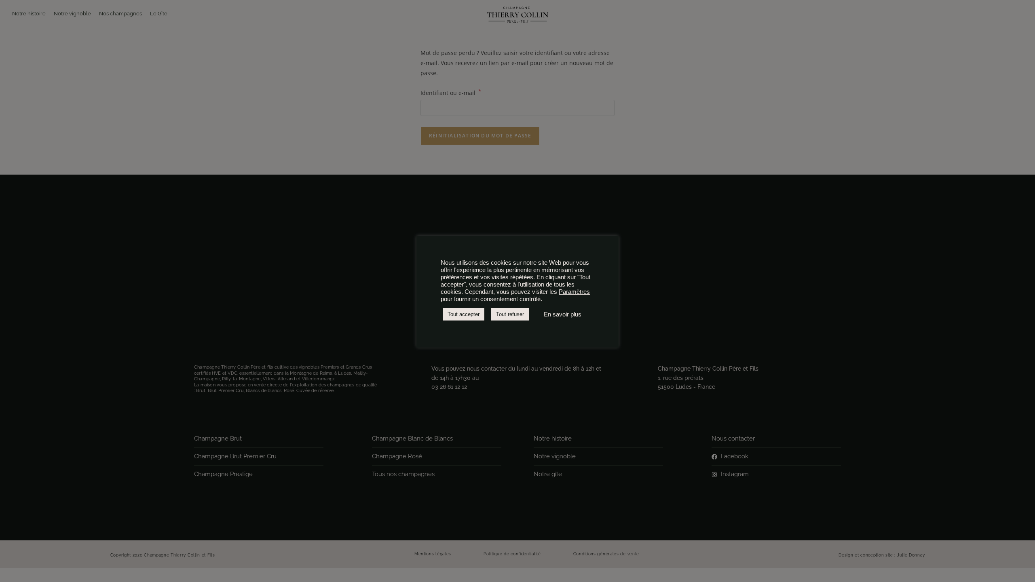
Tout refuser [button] (510, 314)
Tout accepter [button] (463, 314)
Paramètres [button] (574, 292)
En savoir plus (562, 314)
